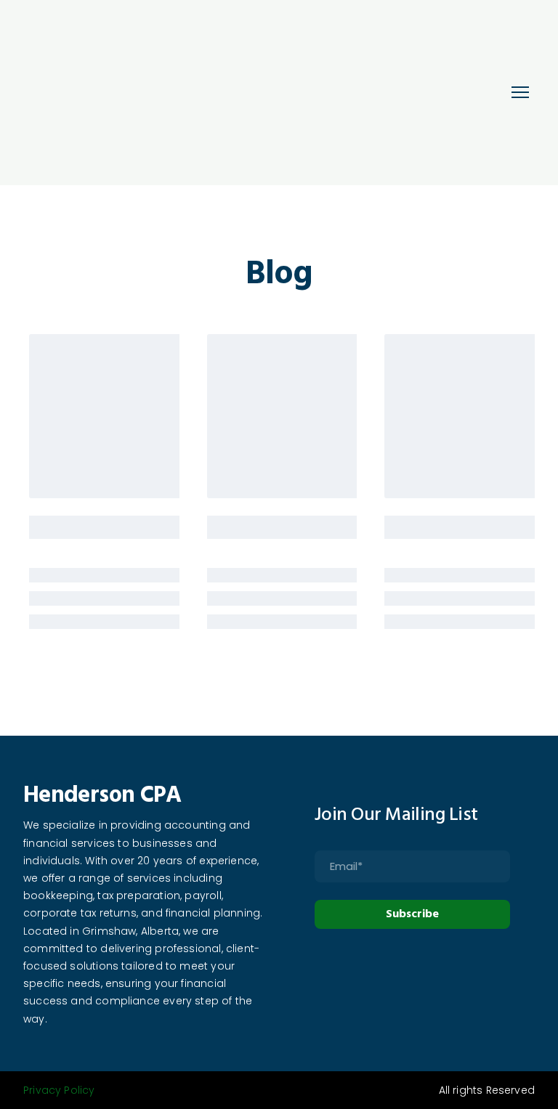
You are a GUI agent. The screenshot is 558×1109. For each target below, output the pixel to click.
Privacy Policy (59, 1090)
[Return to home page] (199, 92)
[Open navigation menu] (520, 92)
